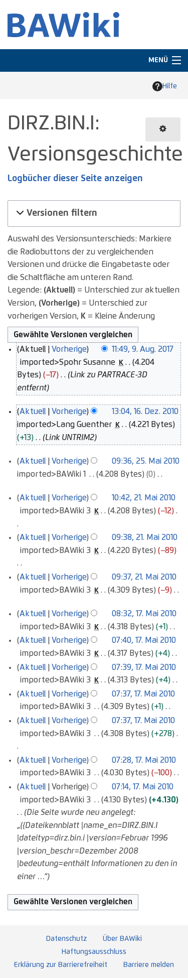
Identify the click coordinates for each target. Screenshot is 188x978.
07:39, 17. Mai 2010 (144, 667)
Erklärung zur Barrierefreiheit (60, 964)
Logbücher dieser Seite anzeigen (75, 178)
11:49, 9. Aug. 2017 (142, 349)
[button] (92, 213)
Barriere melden (148, 964)
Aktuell (33, 411)
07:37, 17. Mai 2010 (143, 694)
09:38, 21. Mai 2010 (144, 537)
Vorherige (69, 349)
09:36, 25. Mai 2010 (145, 461)
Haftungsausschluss (94, 951)
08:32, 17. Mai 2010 (144, 614)
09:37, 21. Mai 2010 (144, 577)
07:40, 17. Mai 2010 (144, 640)
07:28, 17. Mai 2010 (144, 760)
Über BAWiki (122, 938)
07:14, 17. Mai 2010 (142, 787)
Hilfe (169, 86)
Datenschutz (66, 938)
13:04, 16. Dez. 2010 (145, 411)
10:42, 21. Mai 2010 (143, 498)
